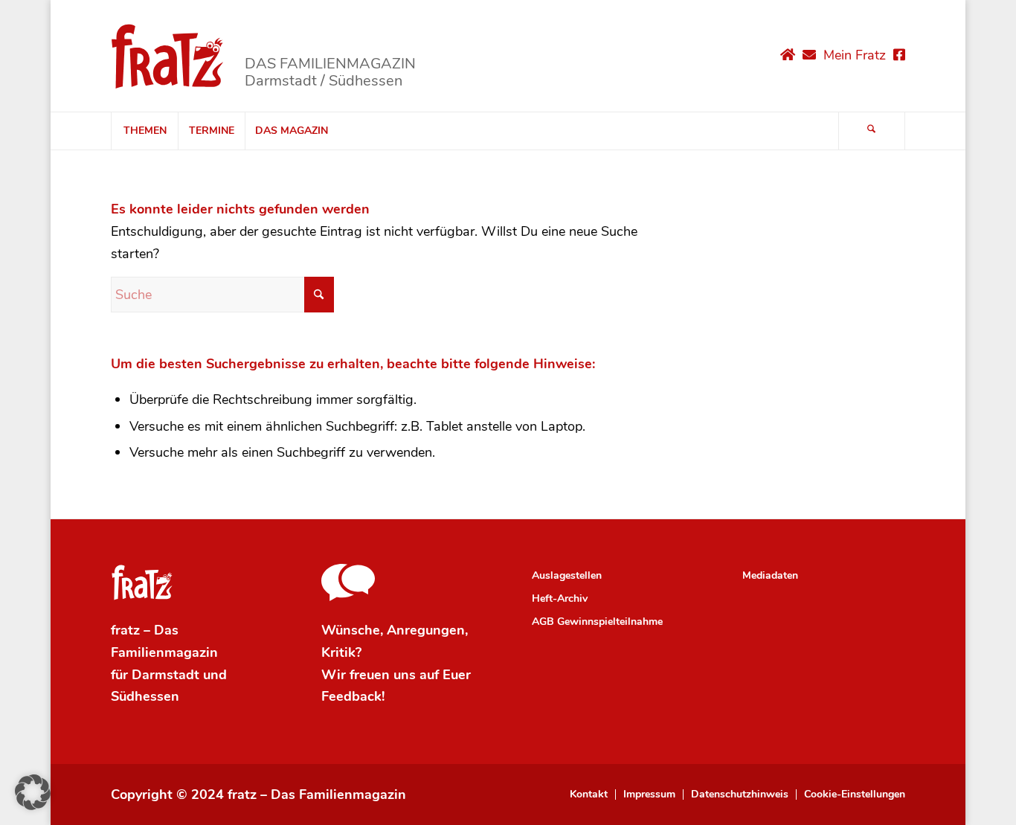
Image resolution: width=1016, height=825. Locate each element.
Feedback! (353, 696)
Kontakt (589, 794)
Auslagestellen (567, 575)
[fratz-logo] (168, 55)
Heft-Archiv (560, 598)
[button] (32, 792)
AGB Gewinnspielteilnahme (597, 621)
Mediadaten (770, 575)
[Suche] (871, 131)
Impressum (649, 794)
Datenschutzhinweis (739, 794)
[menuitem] (144, 131)
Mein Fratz (854, 55)
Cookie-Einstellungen (854, 794)
